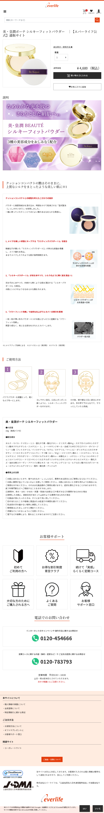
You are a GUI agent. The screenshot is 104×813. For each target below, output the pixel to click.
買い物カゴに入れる (79, 75)
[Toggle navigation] (5, 11)
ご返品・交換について (52, 759)
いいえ (98, 808)
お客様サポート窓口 (13, 734)
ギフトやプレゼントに (14, 730)
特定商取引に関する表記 (15, 712)
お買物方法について (13, 726)
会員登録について (12, 708)
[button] (98, 11)
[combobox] (52, 20)
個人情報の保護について (15, 704)
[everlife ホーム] (52, 4)
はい (85, 808)
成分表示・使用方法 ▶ (63, 47)
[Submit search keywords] (97, 20)
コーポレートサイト (13, 748)
